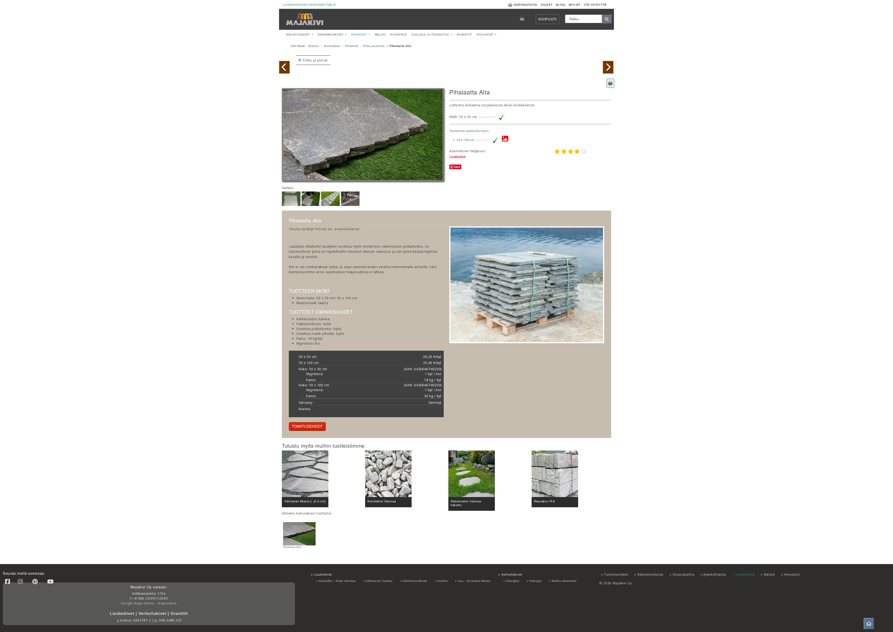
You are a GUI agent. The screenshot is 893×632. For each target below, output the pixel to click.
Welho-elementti (564, 581)
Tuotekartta (745, 574)
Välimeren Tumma (379, 581)
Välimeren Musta (414, 581)
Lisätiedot (457, 157)
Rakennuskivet (331, 34)
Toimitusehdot (307, 426)
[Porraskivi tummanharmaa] (284, 67)
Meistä (769, 574)
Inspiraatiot (167, 603)
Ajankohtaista (714, 574)
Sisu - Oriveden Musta (474, 581)
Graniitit (178, 613)
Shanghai (513, 581)
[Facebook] (8, 581)
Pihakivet (359, 34)
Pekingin (535, 581)
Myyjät (574, 5)
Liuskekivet (123, 613)
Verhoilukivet (153, 613)
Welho (380, 34)
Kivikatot (464, 34)
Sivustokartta (683, 574)
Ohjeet (547, 5)
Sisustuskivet (298, 34)
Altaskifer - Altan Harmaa (337, 581)
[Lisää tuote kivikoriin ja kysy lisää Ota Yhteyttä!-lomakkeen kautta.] (610, 83)
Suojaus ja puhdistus (431, 34)
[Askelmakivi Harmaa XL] (608, 67)
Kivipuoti (547, 19)
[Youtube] (51, 581)
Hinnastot (792, 574)
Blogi (560, 5)
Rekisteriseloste (650, 574)
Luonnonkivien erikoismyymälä (309, 5)
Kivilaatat (485, 34)
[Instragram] (21, 581)
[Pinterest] (36, 581)
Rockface (398, 34)
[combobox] (588, 19)
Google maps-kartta (137, 603)
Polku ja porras (315, 60)
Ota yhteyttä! (595, 5)
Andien (442, 581)
